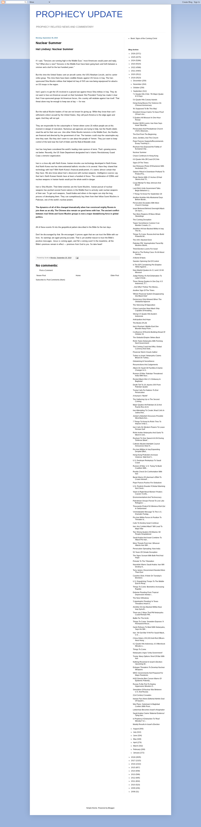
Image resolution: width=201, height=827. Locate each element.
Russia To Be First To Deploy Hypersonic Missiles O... (144, 685)
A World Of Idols (139, 258)
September (137, 91)
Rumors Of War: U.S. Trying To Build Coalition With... (147, 467)
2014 (133, 771)
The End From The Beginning (144, 134)
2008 (133, 792)
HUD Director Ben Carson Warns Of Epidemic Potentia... (147, 680)
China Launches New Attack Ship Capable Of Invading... (146, 309)
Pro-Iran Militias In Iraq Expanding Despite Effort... (146, 450)
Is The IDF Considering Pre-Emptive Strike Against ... (147, 266)
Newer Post (41, 275)
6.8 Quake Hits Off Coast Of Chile (146, 159)
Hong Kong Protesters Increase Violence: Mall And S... (145, 456)
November (137, 84)
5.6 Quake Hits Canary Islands (145, 100)
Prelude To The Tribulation (143, 561)
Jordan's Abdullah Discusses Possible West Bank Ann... (148, 417)
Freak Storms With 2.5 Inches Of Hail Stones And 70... (147, 178)
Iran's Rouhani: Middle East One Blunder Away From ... (146, 327)
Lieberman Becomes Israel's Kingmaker (149, 710)
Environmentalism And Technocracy (147, 497)
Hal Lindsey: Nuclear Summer (54, 49)
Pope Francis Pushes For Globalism (147, 483)
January (136, 753)
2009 (133, 788)
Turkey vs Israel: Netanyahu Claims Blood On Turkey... (147, 357)
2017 (133, 761)
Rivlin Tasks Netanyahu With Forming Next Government (148, 342)
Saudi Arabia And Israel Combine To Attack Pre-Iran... (147, 539)
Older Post (115, 275)
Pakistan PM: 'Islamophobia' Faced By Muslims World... (148, 244)
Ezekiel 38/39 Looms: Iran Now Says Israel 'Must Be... (147, 124)
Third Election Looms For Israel (145, 249)
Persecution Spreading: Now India (146, 549)
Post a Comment (46, 270)
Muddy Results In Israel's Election (146, 724)
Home (78, 275)
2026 (133, 54)
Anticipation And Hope (142, 320)
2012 (133, 778)
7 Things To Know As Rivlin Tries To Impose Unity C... (147, 423)
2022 (133, 67)
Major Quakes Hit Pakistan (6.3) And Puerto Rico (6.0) (147, 406)
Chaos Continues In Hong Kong (145, 156)
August (136, 729)
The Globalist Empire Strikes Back (146, 337)
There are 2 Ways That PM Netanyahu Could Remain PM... (148, 614)
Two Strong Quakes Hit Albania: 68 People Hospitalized (147, 533)
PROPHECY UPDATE (79, 14)
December (137, 81)
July (135, 732)
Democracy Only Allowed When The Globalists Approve (147, 300)
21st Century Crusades (142, 695)
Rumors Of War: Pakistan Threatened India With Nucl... (148, 375)
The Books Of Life (140, 323)
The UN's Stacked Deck (142, 240)
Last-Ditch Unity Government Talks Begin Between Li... (146, 189)
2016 (133, 764)
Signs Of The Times (140, 163)
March (136, 746)
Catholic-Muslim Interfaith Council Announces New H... (146, 445)
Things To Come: (139, 649)
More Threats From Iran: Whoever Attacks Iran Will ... (146, 544)
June (135, 736)
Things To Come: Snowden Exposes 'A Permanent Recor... (148, 623)
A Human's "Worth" (140, 396)
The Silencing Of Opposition (144, 305)
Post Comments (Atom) (56, 280)
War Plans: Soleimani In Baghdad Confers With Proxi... (146, 705)
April (135, 742)
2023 (133, 64)
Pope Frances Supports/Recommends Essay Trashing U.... (148, 142)
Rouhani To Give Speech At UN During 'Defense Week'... (148, 439)
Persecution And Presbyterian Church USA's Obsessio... (148, 130)
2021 (133, 71)
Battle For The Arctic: (141, 618)
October (136, 88)
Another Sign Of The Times (143, 290)
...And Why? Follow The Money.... (146, 287)
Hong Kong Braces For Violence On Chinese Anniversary (147, 104)
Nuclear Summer (139, 152)
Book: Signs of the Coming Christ (144, 38)
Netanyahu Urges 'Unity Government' (147, 653)
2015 (133, 767)
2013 (133, 774)
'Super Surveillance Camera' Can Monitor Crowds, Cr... (146, 224)
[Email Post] (77, 258)
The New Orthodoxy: (141, 598)
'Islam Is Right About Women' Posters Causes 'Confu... (147, 493)
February (137, 749)
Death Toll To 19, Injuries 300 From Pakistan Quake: (147, 386)
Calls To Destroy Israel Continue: (146, 523)
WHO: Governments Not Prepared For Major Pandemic (148, 674)
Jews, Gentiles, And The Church (145, 138)
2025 (133, 57)
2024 (133, 60)
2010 (133, 785)
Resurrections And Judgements (145, 365)
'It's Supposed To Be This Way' (145, 109)
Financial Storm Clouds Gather (145, 352)
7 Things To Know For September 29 (147, 194)
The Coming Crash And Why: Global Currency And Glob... (147, 348)
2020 (133, 74)
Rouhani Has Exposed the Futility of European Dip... (147, 148)
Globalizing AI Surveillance (143, 361)
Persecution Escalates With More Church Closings (146, 204)
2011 (133, 781)
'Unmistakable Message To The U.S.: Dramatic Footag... (147, 513)
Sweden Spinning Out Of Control (146, 261)
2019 (133, 78)
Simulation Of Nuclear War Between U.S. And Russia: (147, 691)
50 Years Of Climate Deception (145, 552)
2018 (133, 757)
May (135, 739)
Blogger (111, 808)
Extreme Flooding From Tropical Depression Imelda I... (145, 593)
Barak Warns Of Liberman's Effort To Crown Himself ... (147, 478)
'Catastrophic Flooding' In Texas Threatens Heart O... (145, 602)
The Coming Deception (142, 220)
